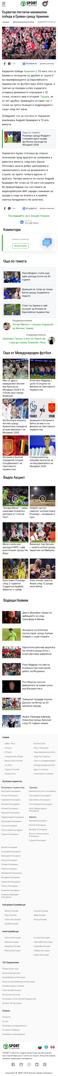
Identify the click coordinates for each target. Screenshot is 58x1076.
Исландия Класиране (11, 851)
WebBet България (42, 950)
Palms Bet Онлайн (13, 919)
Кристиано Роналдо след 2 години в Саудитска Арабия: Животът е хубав (14, 585)
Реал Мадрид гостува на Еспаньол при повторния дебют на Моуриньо (36, 668)
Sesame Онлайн (41, 911)
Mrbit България (12, 942)
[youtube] (21, 1065)
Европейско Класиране (39, 800)
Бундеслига (10, 773)
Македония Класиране (11, 873)
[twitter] (37, 1065)
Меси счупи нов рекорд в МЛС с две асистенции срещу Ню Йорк (15, 549)
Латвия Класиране (9, 864)
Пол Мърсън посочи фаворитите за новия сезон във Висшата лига (37, 685)
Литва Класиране (9, 869)
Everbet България (42, 937)
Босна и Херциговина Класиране (39, 834)
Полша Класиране (9, 886)
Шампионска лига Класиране (42, 791)
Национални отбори (14, 756)
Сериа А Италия (12, 769)
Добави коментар (47, 63)
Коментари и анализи (43, 773)
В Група (8, 752)
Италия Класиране (9, 808)
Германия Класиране (10, 800)
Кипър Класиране (9, 860)
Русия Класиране (9, 825)
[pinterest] (44, 1065)
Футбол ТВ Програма (12, 1003)
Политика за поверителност (14, 1025)
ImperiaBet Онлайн (42, 946)
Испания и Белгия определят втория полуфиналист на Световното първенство (13, 463)
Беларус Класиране (38, 829)
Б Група (8, 748)
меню (4, 6)
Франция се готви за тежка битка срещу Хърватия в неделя (37, 292)
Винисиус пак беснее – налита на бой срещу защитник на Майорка (42, 547)
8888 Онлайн (39, 915)
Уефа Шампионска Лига (44, 752)
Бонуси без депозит (11, 973)
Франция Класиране (10, 812)
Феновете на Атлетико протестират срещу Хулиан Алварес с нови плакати (37, 633)
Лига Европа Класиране (40, 795)
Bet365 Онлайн (11, 924)
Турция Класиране (9, 834)
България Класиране (10, 791)
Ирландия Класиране (11, 856)
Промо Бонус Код (10, 968)
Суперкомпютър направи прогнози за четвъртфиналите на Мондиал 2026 (41, 462)
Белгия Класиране (37, 825)
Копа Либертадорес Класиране (38, 809)
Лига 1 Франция (41, 748)
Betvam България (13, 937)
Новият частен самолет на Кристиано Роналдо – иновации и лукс (42, 512)
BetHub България (13, 950)
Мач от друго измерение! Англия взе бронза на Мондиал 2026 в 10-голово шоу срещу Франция (14, 388)
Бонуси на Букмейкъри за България (18, 981)
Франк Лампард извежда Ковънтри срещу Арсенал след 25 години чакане (36, 720)
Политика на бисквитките (13, 1034)
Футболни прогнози (11, 994)
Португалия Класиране (11, 830)
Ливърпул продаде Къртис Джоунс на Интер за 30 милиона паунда (37, 702)
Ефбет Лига (10, 743)
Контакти (6, 1017)
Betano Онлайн (11, 911)
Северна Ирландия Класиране (10, 895)
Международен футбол (23, 22)
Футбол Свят (39, 743)
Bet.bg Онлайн (40, 919)
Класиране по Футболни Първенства (19, 999)
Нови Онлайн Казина (11, 990)
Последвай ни (31, 63)
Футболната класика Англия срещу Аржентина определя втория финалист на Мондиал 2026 (15, 426)
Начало (5, 22)
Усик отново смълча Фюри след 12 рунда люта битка (41, 583)
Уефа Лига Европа (42, 756)
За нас (5, 1021)
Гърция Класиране (37, 840)
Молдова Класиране (10, 877)
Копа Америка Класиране (40, 804)
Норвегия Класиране (10, 882)
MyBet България (41, 955)
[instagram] (29, 1065)
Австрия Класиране (38, 820)
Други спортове (41, 769)
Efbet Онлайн (11, 915)
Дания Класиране (9, 847)
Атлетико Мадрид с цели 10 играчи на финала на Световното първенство (42, 385)
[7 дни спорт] (29, 3)
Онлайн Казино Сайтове (13, 986)
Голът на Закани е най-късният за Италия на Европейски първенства (35, 309)
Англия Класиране (9, 795)
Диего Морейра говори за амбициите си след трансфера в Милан (37, 616)
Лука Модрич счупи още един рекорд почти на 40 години (36, 276)
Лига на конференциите (44, 760)
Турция (44, 96)
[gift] (44, 3)
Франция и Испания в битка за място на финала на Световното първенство (42, 425)
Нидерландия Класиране (12, 817)
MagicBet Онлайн (12, 946)
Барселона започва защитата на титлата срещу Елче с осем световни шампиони (38, 650)
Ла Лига (8, 765)
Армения (29, 71)
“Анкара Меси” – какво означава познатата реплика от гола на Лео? (15, 512)
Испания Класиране (10, 804)
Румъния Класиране (10, 890)
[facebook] (13, 1065)
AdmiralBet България (43, 942)
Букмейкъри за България (13, 977)
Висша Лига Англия (14, 760)
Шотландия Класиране (11, 821)
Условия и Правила (11, 1030)
